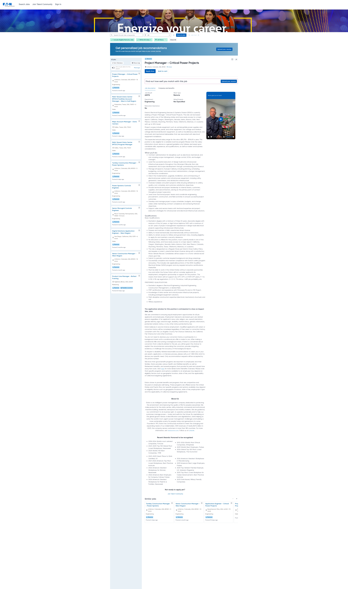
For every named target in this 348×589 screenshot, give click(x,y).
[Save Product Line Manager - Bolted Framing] (139, 275)
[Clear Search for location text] (169, 35)
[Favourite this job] (232, 59)
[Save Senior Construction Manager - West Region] (139, 253)
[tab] (151, 88)
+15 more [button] (169, 67)
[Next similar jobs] (236, 498)
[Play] (208, 136)
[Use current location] (173, 35)
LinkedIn (191, 430)
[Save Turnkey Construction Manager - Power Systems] (139, 162)
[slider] (214, 137)
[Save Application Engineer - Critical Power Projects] (231, 503)
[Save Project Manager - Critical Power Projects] (139, 73)
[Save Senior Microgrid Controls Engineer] (139, 207)
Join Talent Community (42, 4)
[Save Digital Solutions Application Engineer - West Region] (139, 230)
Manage (137, 68)
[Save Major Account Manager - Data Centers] (139, 121)
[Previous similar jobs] (233, 498)
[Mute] (223, 136)
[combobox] (126, 35)
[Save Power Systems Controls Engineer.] (139, 185)
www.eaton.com (173, 430)
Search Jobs (24, 4)
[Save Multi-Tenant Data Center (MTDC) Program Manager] (139, 142)
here (162, 369)
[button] (144, 39)
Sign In (58, 4)
